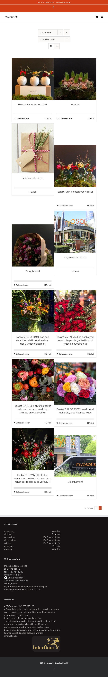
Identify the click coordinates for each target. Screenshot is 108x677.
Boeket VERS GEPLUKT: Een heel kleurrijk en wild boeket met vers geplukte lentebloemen (33, 340)
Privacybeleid (10, 583)
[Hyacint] (75, 79)
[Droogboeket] (33, 245)
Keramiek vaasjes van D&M (32, 104)
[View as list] (56, 46)
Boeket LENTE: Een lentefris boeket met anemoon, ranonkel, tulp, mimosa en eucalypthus (33, 409)
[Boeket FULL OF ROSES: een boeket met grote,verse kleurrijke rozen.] (75, 383)
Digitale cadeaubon (75, 257)
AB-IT (66, 663)
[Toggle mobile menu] (102, 16)
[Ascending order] (66, 32)
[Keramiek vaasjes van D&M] (33, 79)
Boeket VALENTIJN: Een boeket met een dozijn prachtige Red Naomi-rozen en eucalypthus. (75, 340)
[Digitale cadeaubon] (75, 232)
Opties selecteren (23, 118)
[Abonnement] (75, 456)
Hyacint (75, 104)
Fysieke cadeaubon (32, 178)
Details (48, 118)
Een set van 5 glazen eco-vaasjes (75, 191)
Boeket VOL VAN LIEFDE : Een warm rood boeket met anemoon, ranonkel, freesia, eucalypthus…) (32, 478)
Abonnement (75, 481)
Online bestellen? (15, 577)
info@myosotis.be (63, 2)
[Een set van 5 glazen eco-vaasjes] (75, 166)
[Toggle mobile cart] (96, 16)
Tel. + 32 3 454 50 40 (46, 2)
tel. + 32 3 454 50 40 (13, 571)
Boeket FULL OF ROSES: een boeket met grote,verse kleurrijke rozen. (75, 410)
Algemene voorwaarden (16, 580)
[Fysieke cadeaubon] (33, 148)
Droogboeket (32, 271)
